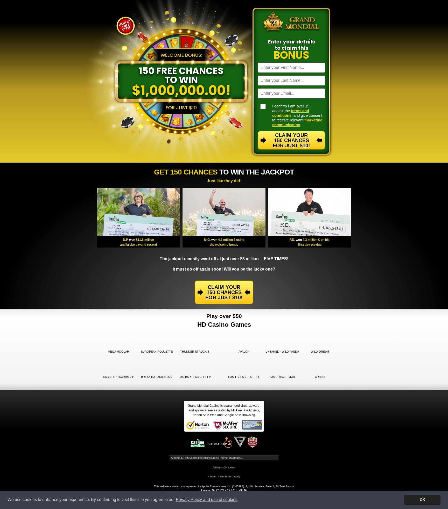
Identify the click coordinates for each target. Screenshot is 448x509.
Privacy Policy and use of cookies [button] (206, 499)
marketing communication (297, 122)
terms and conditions (290, 113)
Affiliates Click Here (224, 467)
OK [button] (422, 500)
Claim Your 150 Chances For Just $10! (291, 140)
